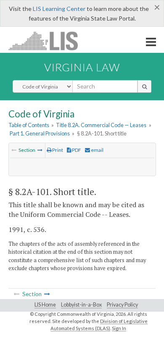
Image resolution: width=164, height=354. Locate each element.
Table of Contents (28, 125)
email (96, 150)
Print (57, 150)
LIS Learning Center (59, 8)
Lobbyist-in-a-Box (81, 305)
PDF (76, 150)
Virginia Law (82, 67)
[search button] (144, 86)
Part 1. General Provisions (40, 133)
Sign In (119, 328)
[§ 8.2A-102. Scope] (39, 150)
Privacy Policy (122, 305)
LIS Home (45, 305)
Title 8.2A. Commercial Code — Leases (101, 125)
